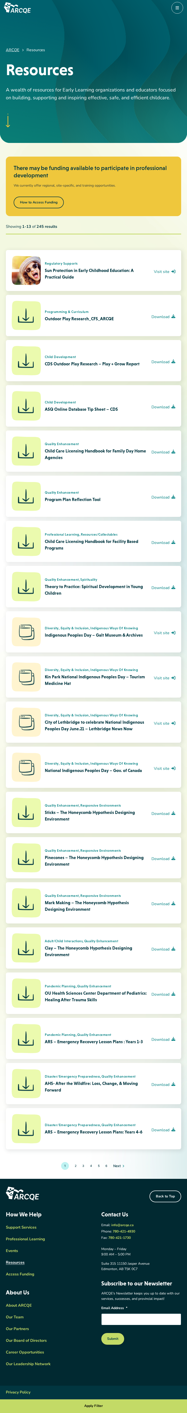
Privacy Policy (18, 1392)
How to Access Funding (38, 202)
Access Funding (20, 1274)
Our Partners (17, 1329)
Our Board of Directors (26, 1341)
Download (160, 317)
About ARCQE (19, 1306)
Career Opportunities (25, 1352)
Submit (112, 1339)
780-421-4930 (124, 1231)
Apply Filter (93, 1406)
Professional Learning (25, 1239)
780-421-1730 (119, 1238)
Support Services (21, 1228)
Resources (15, 1263)
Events (12, 1251)
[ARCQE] (17, 8)
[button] (75, 1166)
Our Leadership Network (28, 1364)
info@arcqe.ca (122, 1225)
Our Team (15, 1317)
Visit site (161, 272)
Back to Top (165, 1196)
